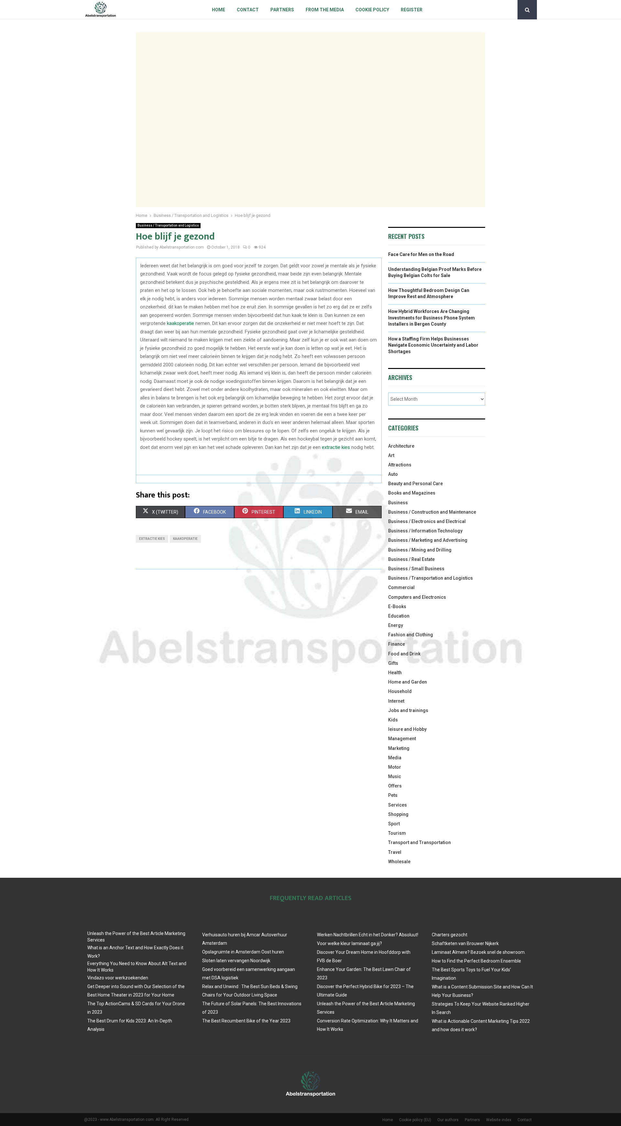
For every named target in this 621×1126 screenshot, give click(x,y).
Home (218, 9)
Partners (282, 9)
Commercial (401, 587)
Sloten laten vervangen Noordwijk (236, 960)
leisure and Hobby (407, 729)
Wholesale (399, 861)
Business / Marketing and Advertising (427, 540)
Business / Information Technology (425, 530)
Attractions (399, 464)
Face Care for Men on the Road (421, 254)
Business (398, 502)
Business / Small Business (416, 568)
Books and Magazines (411, 493)
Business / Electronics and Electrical (427, 521)
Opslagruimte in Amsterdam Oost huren (243, 951)
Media (394, 757)
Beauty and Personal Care (415, 483)
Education (398, 616)
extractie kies (336, 447)
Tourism (397, 833)
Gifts (393, 663)
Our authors (448, 1120)
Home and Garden (407, 682)
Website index (498, 1120)
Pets (393, 795)
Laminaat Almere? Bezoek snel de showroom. (479, 952)
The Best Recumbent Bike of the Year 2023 (246, 1020)
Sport (394, 823)
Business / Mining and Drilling (420, 549)
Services (397, 805)
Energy (395, 625)
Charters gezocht (449, 934)
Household (400, 691)
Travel (394, 852)
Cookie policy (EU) (415, 1120)
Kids (393, 719)
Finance (396, 644)
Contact (248, 9)
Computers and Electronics (417, 597)
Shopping (398, 814)
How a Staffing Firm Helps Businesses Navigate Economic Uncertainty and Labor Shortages (433, 345)
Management (402, 738)
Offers (395, 785)
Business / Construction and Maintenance (432, 512)
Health (395, 672)
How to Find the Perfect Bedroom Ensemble (476, 961)
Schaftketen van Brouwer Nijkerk (465, 943)
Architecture (401, 446)
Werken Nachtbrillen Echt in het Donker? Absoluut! (367, 934)
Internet (396, 701)
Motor (394, 767)
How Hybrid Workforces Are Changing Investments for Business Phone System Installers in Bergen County (431, 318)
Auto (393, 474)
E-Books (397, 606)
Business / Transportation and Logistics (168, 225)
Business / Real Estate (411, 559)
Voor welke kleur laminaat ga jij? (349, 943)
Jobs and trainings (408, 710)
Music (394, 776)
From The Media (325, 9)
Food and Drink (404, 653)
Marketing (398, 748)
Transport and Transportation (419, 842)
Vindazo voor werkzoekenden (117, 977)
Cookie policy (372, 9)
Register (411, 9)
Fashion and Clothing (410, 634)
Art (391, 455)
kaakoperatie (180, 323)
